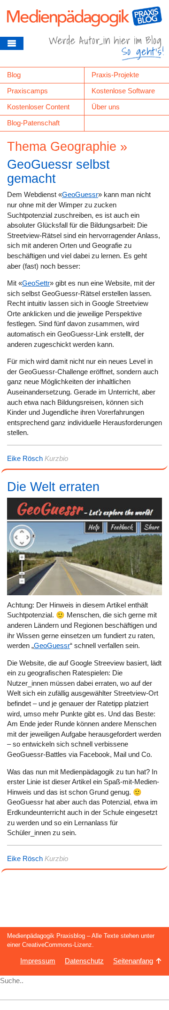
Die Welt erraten (53, 487)
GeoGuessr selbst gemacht (58, 171)
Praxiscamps (27, 91)
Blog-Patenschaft (33, 123)
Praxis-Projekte (115, 75)
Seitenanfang (133, 961)
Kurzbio (56, 458)
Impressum (37, 961)
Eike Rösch (25, 458)
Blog (14, 75)
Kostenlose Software (123, 91)
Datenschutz (84, 961)
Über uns (106, 107)
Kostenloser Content (38, 107)
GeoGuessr (80, 194)
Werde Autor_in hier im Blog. (106, 51)
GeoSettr (36, 283)
